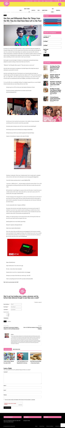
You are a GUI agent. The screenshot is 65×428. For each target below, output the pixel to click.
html (8, 314)
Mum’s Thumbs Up (27, 10)
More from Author (16, 349)
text (8, 315)
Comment (6, 372)
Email (5, 390)
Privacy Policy (41, 426)
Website (5, 394)
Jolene (6, 23)
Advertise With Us (58, 426)
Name (5, 385)
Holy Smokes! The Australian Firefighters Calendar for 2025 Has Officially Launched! (11, 328)
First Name (6, 306)
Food (38, 10)
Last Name (6, 309)
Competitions (44, 10)
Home (20, 10)
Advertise (39, 1)
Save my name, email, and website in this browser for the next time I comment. (20, 399)
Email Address (7, 304)
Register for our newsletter (48, 1)
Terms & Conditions (49, 426)
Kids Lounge (52, 10)
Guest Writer (52, 101)
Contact (43, 1)
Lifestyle (33, 10)
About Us (35, 1)
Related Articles (8, 349)
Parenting (58, 10)
